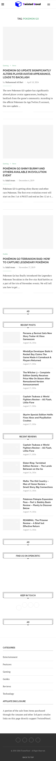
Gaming (6, 671)
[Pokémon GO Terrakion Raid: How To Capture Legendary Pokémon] (28, 232)
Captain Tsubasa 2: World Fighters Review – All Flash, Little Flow (37, 399)
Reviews (7, 686)
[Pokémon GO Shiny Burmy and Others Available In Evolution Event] (28, 141)
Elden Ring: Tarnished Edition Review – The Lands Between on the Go (37, 466)
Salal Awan (10, 180)
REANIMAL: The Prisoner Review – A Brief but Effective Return (35, 523)
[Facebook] (18, 740)
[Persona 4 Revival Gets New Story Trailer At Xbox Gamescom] (11, 337)
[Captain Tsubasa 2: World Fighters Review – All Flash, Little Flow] (11, 401)
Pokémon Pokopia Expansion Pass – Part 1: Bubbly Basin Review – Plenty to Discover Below (38, 504)
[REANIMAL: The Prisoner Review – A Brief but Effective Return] (11, 524)
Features (7, 664)
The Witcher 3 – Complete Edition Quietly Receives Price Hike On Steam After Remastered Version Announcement (36, 378)
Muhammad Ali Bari (14, 82)
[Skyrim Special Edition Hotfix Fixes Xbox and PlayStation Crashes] (11, 419)
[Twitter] (24, 740)
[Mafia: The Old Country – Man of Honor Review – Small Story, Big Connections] (11, 485)
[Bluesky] (38, 740)
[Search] (53, 4)
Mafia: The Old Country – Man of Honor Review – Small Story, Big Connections (38, 484)
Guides (6, 679)
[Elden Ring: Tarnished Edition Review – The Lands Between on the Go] (11, 467)
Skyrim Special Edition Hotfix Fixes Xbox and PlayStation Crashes (38, 417)
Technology (8, 693)
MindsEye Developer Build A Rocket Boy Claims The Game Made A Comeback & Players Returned (37, 356)
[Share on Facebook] (27, 111)
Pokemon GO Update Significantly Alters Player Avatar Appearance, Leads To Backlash (27, 74)
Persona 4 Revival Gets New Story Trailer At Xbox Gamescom (37, 336)
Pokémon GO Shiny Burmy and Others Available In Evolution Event (25, 172)
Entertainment (10, 657)
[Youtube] (31, 740)
